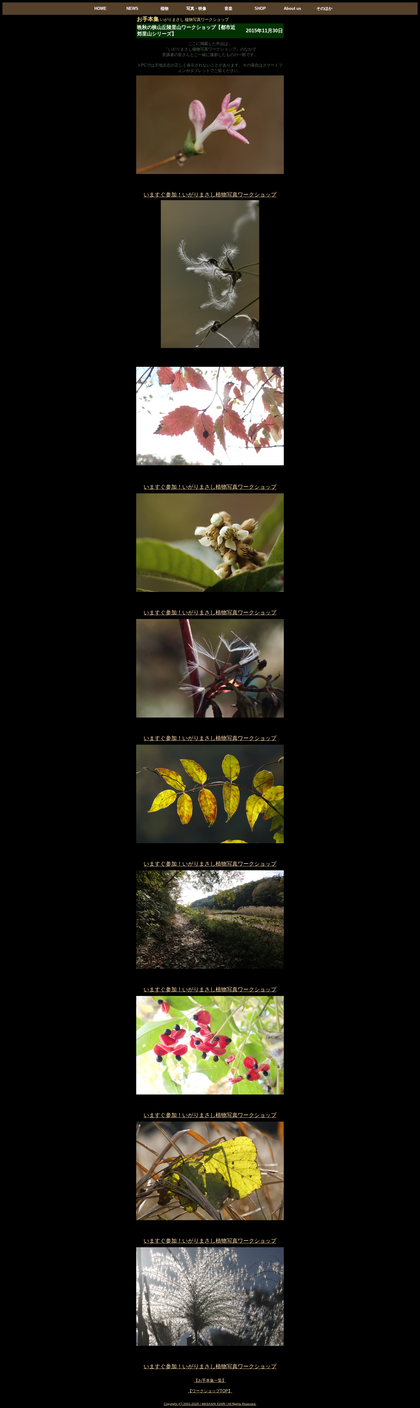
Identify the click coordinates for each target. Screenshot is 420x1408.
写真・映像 (196, 8)
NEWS (132, 8)
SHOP (260, 8)
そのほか (324, 8)
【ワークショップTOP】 (210, 1391)
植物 (164, 8)
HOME (100, 8)
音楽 (228, 8)
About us (292, 8)
